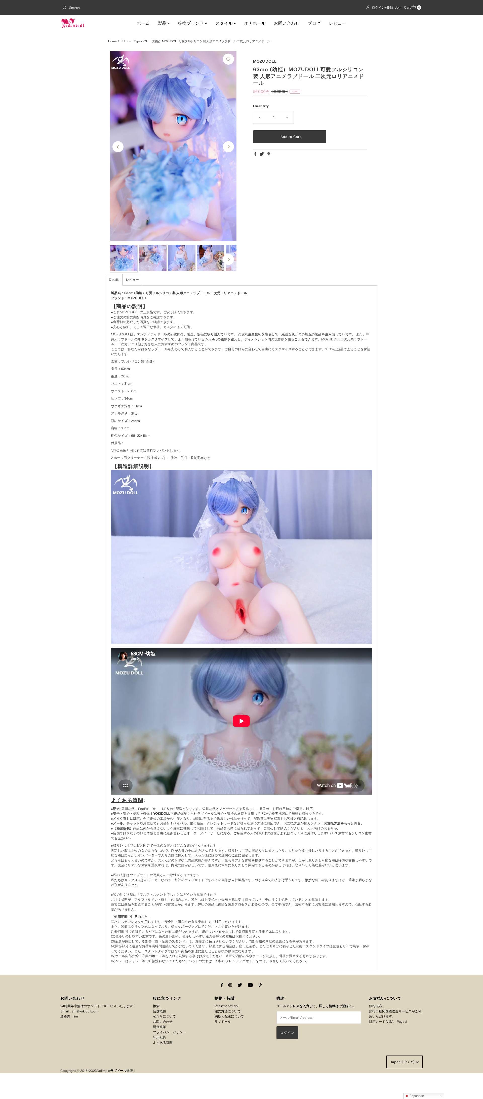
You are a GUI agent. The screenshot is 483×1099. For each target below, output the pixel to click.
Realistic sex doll (227, 1006)
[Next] (228, 146)
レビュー (337, 23)
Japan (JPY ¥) (403, 1062)
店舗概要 (159, 1011)
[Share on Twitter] (262, 154)
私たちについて (164, 1016)
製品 (163, 23)
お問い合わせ (287, 23)
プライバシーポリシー (169, 1032)
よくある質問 (127, 800)
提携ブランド (191, 23)
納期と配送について (229, 1016)
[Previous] (118, 146)
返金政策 (159, 1027)
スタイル (225, 23)
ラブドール (223, 1021)
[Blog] (260, 985)
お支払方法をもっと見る (342, 823)
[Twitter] (240, 985)
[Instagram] (230, 985)
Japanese (416, 1096)
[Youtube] (250, 985)
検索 (156, 1006)
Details (114, 280)
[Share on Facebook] (255, 154)
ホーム (143, 23)
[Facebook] (222, 985)
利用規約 (159, 1037)
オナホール (255, 23)
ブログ (314, 23)
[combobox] (119, 8)
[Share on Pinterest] (268, 154)
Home (112, 41)
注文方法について (228, 1011)
